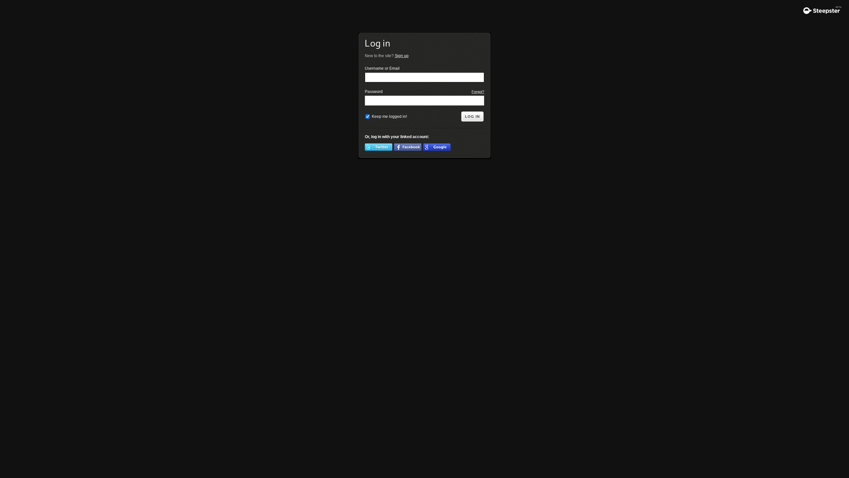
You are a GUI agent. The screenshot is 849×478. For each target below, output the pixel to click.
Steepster (819, 11)
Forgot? (478, 92)
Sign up (402, 55)
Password (424, 91)
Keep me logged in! (389, 116)
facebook (408, 147)
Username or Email (382, 68)
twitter (378, 147)
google (437, 147)
